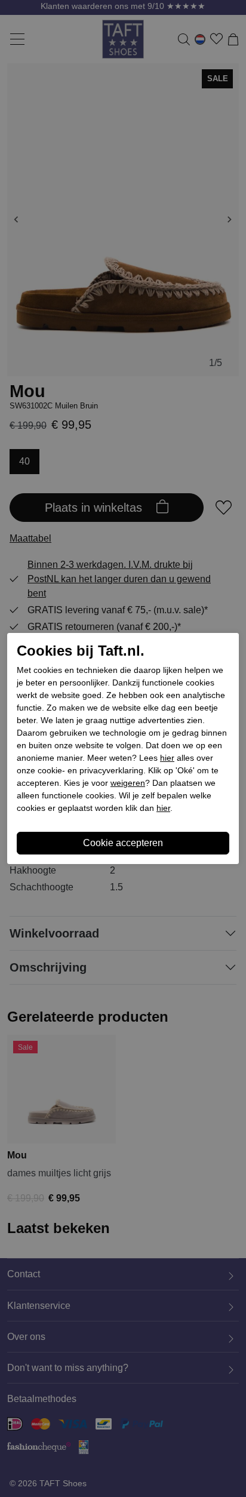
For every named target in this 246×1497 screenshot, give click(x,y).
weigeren (127, 783)
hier (167, 758)
